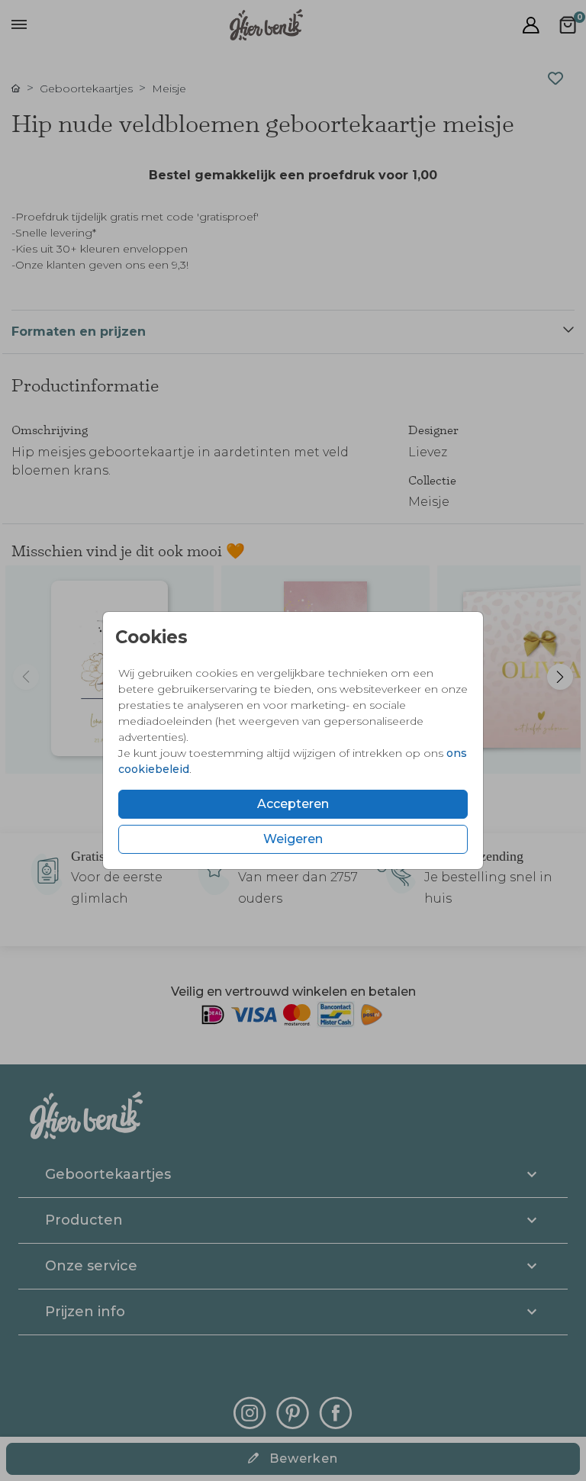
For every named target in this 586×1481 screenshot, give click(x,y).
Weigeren (293, 839)
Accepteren (293, 804)
